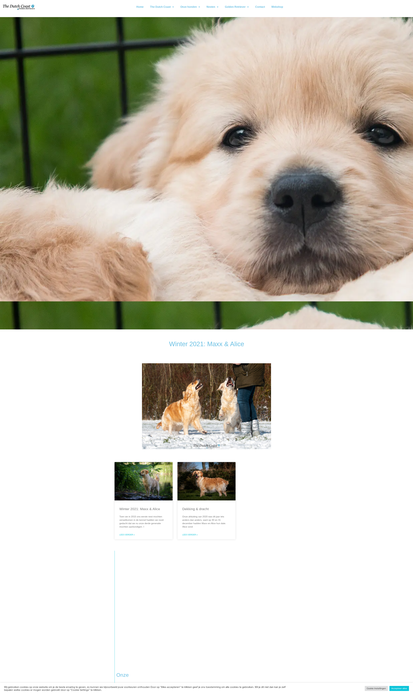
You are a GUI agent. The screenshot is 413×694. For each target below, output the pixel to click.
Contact (260, 6)
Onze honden (188, 6)
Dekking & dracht (195, 509)
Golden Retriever (235, 6)
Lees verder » (127, 535)
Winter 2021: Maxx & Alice (139, 509)
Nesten (210, 6)
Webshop (277, 6)
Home (140, 6)
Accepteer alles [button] (399, 688)
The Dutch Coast (160, 6)
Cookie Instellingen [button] (376, 688)
